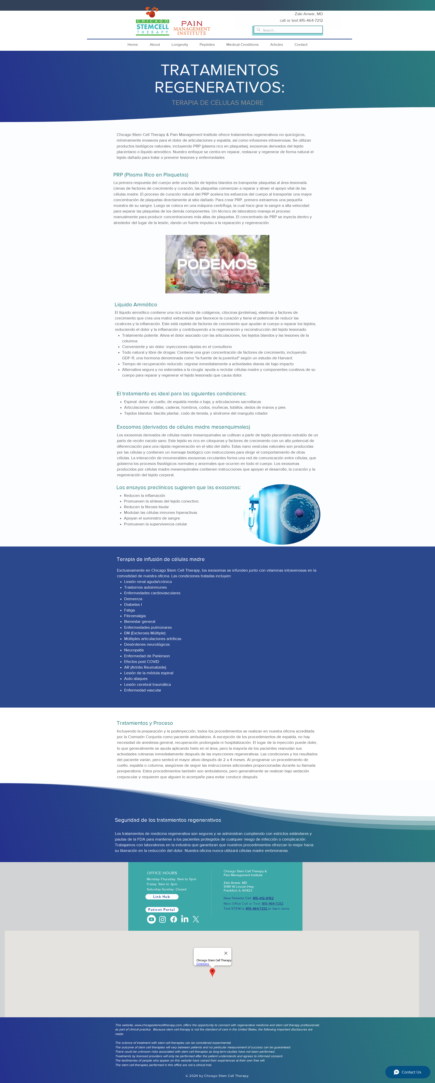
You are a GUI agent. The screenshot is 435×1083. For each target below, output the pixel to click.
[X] (195, 919)
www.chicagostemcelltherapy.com (157, 1025)
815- (303, 20)
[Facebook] (173, 919)
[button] (155, 44)
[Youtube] (151, 919)
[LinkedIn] (184, 919)
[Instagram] (162, 919)
